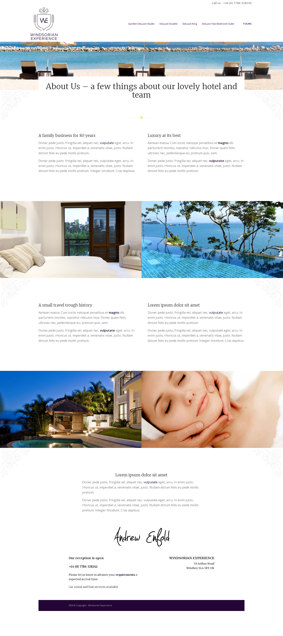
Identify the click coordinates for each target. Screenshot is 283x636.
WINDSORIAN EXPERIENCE (191, 558)
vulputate (107, 143)
